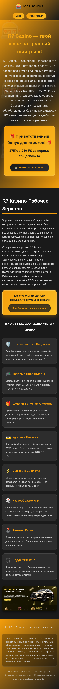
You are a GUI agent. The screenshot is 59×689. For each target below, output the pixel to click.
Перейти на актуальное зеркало (29, 308)
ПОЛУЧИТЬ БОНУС (32, 168)
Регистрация (36, 16)
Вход (18, 16)
